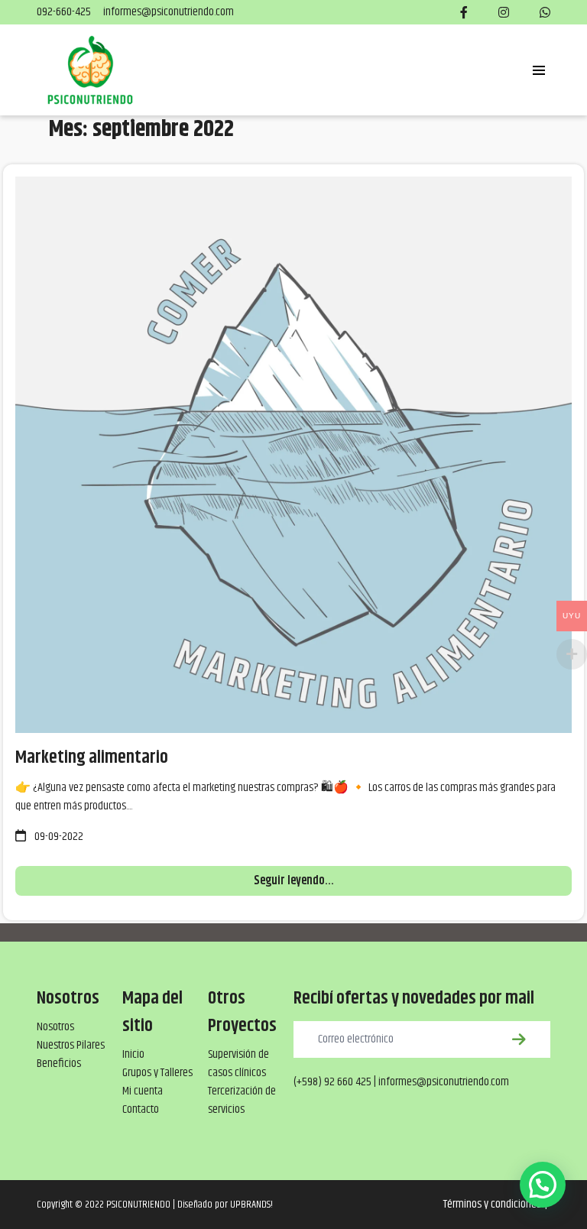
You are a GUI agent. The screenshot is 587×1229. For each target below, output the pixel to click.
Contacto (140, 1109)
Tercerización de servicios (242, 1100)
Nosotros (55, 1026)
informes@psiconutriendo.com (168, 12)
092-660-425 (64, 12)
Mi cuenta (142, 1091)
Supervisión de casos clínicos (238, 1063)
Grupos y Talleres (157, 1072)
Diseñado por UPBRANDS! (225, 1204)
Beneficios (59, 1063)
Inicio (133, 1054)
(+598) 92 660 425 (332, 1081)
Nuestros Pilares (71, 1045)
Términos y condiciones (492, 1204)
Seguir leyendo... (294, 880)
